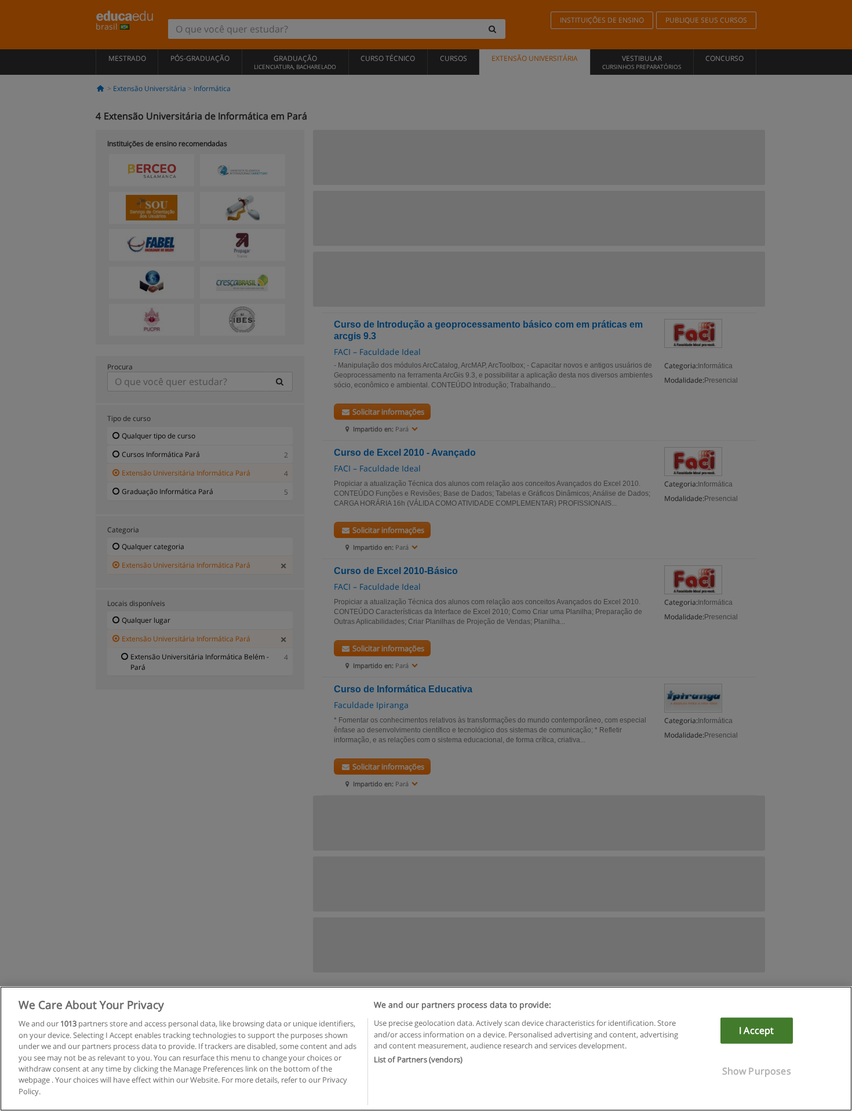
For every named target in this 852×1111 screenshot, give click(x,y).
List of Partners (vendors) (418, 1060)
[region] (426, 1048)
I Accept (756, 1030)
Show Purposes (756, 1071)
